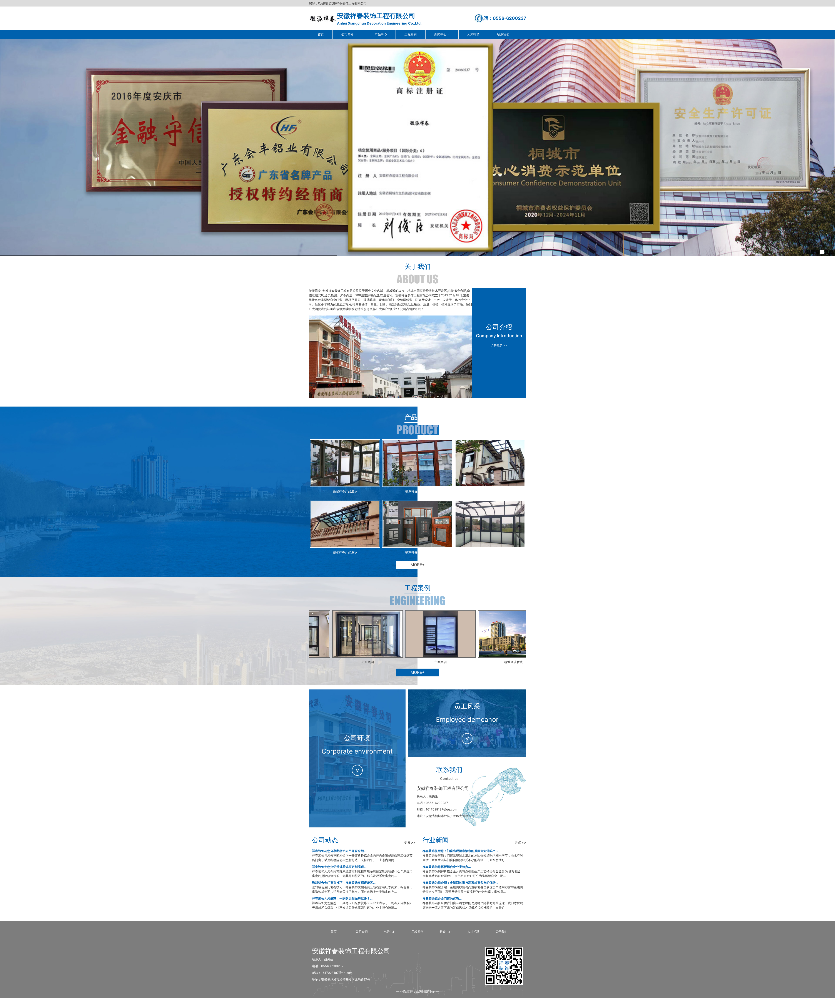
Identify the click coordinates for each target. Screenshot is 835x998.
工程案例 (410, 34)
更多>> (410, 842)
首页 (321, 34)
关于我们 (501, 931)
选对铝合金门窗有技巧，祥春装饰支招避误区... (344, 882)
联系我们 (503, 34)
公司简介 (347, 34)
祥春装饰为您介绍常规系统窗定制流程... (339, 866)
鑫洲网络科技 (425, 991)
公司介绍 (362, 931)
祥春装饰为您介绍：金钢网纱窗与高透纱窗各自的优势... (460, 882)
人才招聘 (473, 34)
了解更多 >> (499, 345)
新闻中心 (440, 34)
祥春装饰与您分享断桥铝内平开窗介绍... (339, 851)
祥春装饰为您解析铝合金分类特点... (447, 866)
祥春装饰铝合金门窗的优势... (442, 898)
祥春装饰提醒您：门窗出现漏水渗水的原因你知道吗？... (460, 851)
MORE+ (418, 564)
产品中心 (381, 34)
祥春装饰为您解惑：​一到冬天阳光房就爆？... (342, 898)
